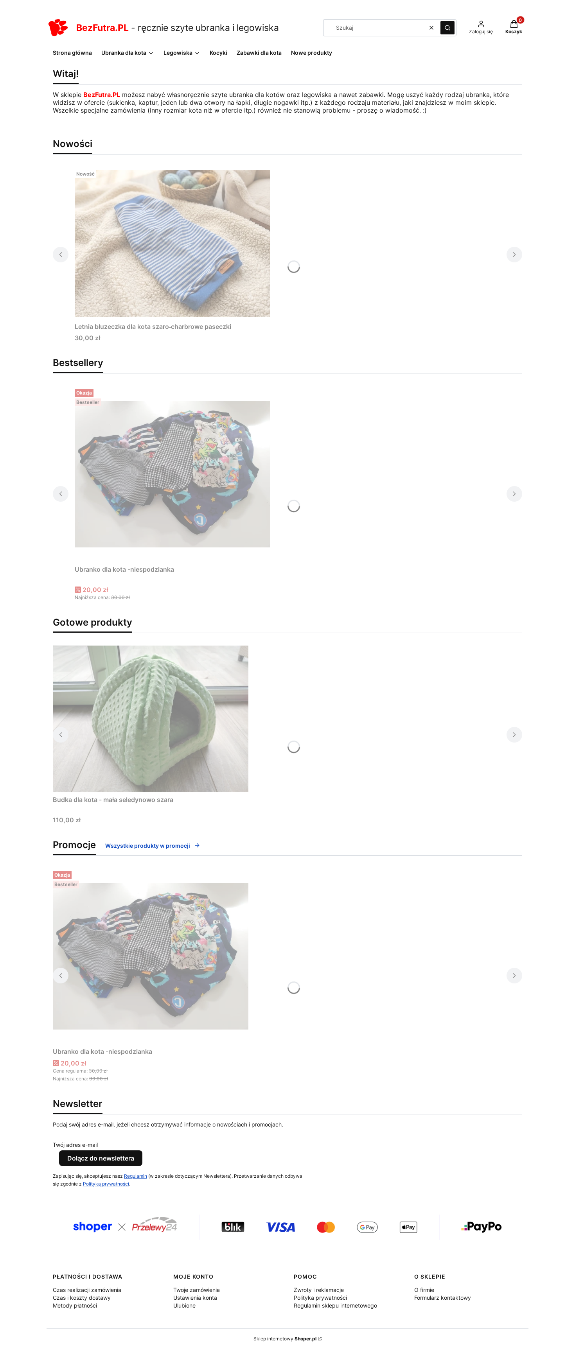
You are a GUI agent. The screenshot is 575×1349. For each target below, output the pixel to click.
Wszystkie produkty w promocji (147, 845)
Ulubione (184, 1305)
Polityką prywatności (106, 1184)
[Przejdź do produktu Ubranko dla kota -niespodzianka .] (172, 474)
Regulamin (135, 1176)
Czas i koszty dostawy (82, 1297)
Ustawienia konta (195, 1297)
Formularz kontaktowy (442, 1297)
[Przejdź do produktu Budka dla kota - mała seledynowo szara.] (150, 719)
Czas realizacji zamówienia (87, 1289)
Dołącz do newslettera (100, 1158)
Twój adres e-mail (75, 1144)
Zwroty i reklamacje (319, 1289)
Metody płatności (75, 1305)
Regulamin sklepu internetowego (335, 1305)
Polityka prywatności (320, 1297)
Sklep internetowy (284, 1339)
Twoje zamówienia (196, 1289)
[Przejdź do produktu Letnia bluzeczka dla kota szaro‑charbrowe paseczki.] (172, 243)
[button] (447, 27)
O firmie (424, 1289)
